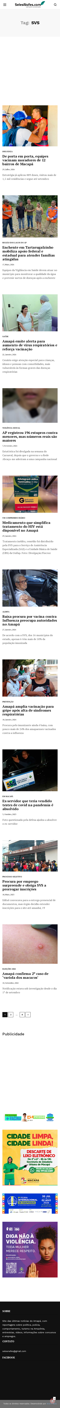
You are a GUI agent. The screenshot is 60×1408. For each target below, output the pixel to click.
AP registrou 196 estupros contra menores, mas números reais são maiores (29, 436)
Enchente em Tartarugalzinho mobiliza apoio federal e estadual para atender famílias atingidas (28, 253)
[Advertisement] (30, 73)
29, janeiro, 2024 (9, 536)
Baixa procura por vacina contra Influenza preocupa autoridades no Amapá (29, 620)
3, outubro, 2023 (9, 814)
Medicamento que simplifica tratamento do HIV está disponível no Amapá (26, 526)
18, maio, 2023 (8, 894)
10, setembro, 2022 (10, 983)
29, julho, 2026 (8, 169)
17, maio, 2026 (8, 264)
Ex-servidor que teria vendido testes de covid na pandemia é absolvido (27, 805)
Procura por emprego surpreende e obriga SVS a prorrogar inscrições (24, 885)
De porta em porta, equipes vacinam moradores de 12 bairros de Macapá (25, 160)
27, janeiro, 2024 (9, 629)
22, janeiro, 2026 (9, 354)
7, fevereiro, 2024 (9, 446)
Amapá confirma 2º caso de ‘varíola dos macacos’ (25, 975)
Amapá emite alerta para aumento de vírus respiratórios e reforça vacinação (29, 345)
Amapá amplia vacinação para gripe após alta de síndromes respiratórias (28, 710)
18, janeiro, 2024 (9, 719)
